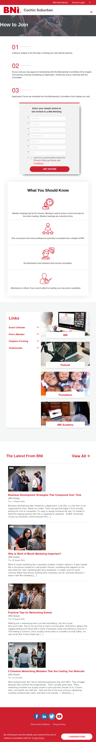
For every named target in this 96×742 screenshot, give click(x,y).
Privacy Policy (40, 160)
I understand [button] (76, 736)
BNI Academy (65, 424)
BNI (65, 335)
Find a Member (17, 334)
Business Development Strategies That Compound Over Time (44, 494)
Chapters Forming (18, 341)
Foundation (65, 395)
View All (79, 456)
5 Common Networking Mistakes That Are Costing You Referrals (46, 671)
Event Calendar (17, 327)
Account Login (78, 2)
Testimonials (15, 348)
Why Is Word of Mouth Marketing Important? (34, 553)
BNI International (60, 2)
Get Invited (49, 169)
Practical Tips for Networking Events (30, 612)
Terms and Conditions (40, 724)
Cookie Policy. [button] (38, 738)
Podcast (65, 365)
